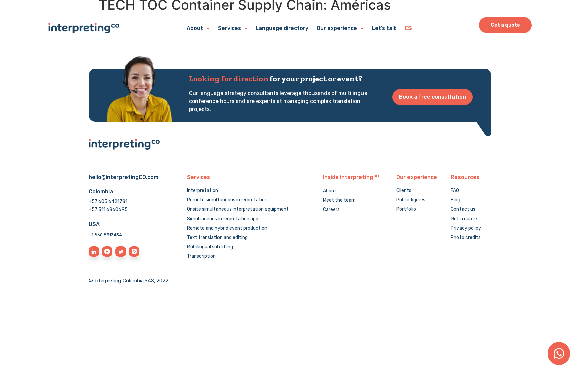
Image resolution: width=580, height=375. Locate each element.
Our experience (337, 28)
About (195, 28)
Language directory (282, 28)
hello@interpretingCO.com (123, 177)
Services (229, 28)
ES (408, 28)
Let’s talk (384, 28)
